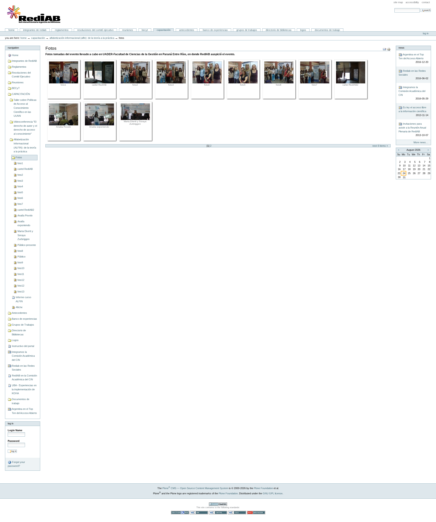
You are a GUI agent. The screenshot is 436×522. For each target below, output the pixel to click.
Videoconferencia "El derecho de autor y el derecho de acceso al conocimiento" (25, 127)
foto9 (20, 262)
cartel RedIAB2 (25, 209)
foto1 (20, 163)
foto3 (20, 180)
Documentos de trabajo (327, 30)
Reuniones (127, 30)
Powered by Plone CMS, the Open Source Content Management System (218, 504)
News (401, 47)
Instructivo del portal (23, 346)
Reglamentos (62, 30)
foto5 (20, 192)
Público (21, 256)
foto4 (20, 186)
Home (11, 30)
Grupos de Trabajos (246, 30)
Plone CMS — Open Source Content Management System (195, 488)
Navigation (13, 47)
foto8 (20, 251)
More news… (421, 142)
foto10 (20, 268)
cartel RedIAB (25, 169)
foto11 (20, 274)
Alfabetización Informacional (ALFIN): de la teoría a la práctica (82, 38)
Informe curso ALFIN (23, 299)
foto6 (20, 198)
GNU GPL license (272, 493)
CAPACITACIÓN (164, 30)
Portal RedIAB (34, 14)
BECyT (145, 30)
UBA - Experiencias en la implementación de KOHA (24, 389)
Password (14, 441)
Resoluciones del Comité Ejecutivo (95, 30)
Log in (426, 33)
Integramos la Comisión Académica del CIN (23, 356)
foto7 (20, 204)
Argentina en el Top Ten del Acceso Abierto (24, 411)
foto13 (20, 291)
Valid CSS (237, 512)
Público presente (26, 245)
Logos (303, 30)
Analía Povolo (24, 215)
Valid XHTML (218, 512)
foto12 (20, 280)
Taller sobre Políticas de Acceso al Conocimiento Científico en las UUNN (25, 108)
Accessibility (412, 2)
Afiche (19, 307)
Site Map (398, 2)
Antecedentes (186, 30)
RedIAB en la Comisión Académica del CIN (24, 377)
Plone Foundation (263, 488)
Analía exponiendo (23, 223)
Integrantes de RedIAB (34, 30)
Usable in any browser (256, 512)
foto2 (20, 174)
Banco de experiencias (215, 30)
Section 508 (180, 512)
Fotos (19, 157)
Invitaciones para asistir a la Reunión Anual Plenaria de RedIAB (413, 129)
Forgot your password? (16, 464)
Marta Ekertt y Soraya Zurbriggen (25, 235)
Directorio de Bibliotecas (279, 30)
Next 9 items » (380, 145)
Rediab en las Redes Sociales (23, 367)
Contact (426, 2)
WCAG (199, 512)
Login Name (15, 430)
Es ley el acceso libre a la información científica (413, 111)
